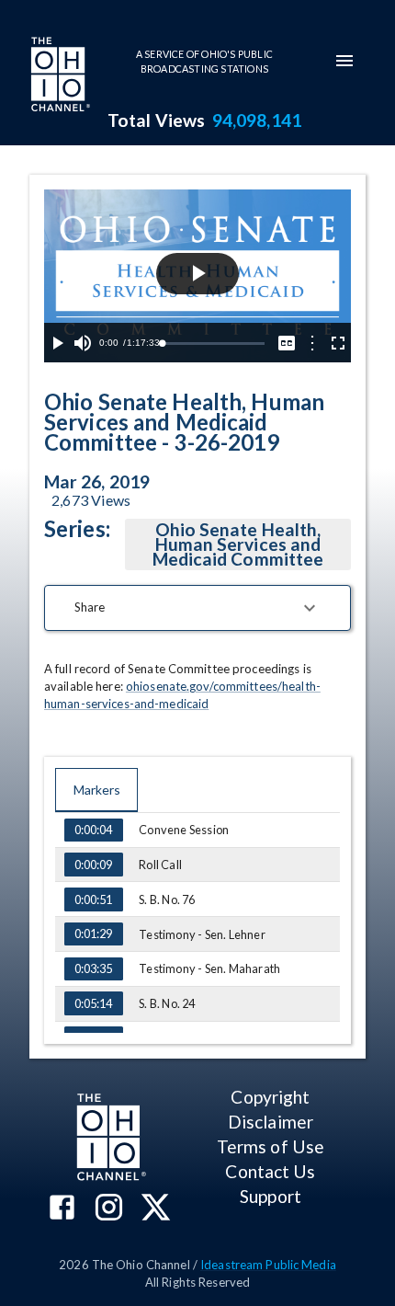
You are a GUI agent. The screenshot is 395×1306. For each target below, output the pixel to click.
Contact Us (270, 1171)
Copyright (270, 1097)
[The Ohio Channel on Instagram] (109, 1209)
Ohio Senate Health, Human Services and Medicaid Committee (237, 544)
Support (270, 1196)
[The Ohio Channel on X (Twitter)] (156, 1209)
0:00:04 (93, 829)
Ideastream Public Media (268, 1264)
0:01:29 (93, 933)
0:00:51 (93, 899)
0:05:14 (93, 1003)
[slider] (213, 343)
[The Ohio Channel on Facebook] (62, 1209)
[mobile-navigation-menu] (344, 60)
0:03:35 (93, 968)
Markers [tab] (96, 789)
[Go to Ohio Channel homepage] (59, 76)
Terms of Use (270, 1146)
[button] (197, 608)
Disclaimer (270, 1121)
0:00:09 (93, 864)
